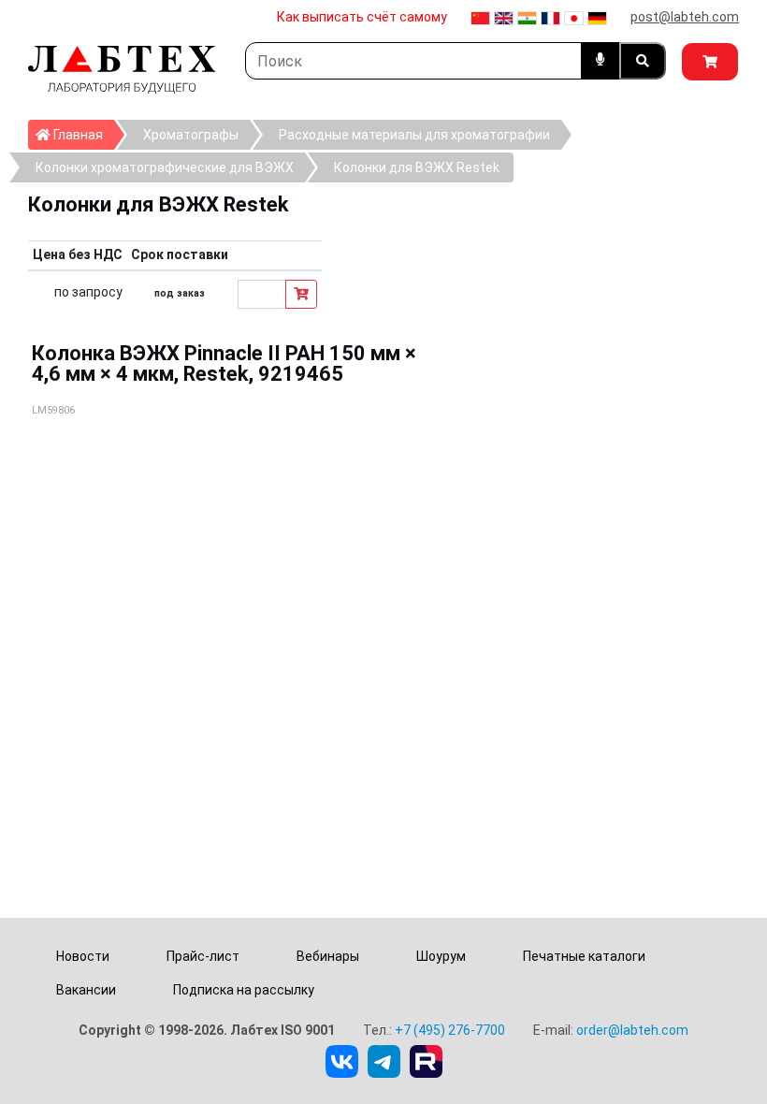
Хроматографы (191, 134)
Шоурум (441, 956)
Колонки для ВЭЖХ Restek (416, 167)
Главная (82, 134)
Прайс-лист (202, 956)
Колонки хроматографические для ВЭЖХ (165, 167)
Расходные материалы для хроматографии (414, 134)
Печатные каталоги (584, 956)
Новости (82, 956)
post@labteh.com (684, 16)
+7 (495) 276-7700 (450, 1030)
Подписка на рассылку (243, 989)
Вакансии (86, 989)
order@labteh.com (632, 1030)
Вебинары (328, 956)
